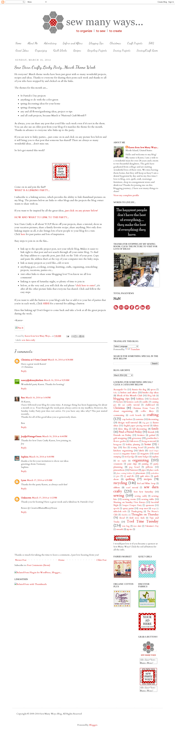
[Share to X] (78, 336)
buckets (119, 402)
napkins (155, 456)
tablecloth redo (120, 511)
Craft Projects (134, 43)
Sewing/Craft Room (147, 50)
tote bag (125, 526)
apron (153, 389)
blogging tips (121, 398)
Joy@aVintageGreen (31, 436)
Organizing (41, 50)
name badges (143, 456)
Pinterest (133, 470)
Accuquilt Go (120, 389)
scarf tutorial (132, 487)
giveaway (136, 438)
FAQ (151, 43)
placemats (140, 473)
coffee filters (147, 411)
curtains (139, 419)
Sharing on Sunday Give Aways (129, 502)
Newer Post (20, 560)
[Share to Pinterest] (83, 336)
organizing (140, 460)
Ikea (124, 447)
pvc (117, 476)
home (148, 444)
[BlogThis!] (75, 336)
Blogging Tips (96, 43)
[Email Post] (68, 336)
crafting (153, 414)
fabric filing (123, 429)
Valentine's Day (152, 526)
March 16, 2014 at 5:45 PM (41, 456)
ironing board (137, 447)
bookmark (154, 399)
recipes (148, 479)
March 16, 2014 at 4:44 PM (54, 436)
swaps (154, 508)
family (155, 429)
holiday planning (133, 444)
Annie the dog (139, 389)
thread (122, 518)
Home (18, 43)
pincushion (119, 470)
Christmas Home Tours (144, 408)
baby (115, 392)
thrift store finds (137, 518)
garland (152, 435)
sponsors (150, 505)
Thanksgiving (137, 511)
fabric (156, 425)
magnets (144, 453)
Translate (135, 349)
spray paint (128, 508)
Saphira (24, 456)
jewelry (151, 447)
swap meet (143, 508)
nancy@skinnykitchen (32, 380)
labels (141, 450)
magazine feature (129, 453)
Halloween (133, 441)
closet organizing (123, 411)
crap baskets (127, 419)
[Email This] (72, 336)
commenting (118, 415)
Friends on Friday (122, 435)
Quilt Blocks (60, 50)
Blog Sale (151, 395)
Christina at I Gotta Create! (34, 359)
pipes (144, 470)
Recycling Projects (97, 50)
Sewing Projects (121, 50)
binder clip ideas (150, 392)
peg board (134, 467)
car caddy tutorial (130, 405)
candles (145, 402)
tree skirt (137, 526)
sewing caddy (141, 496)
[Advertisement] (133, 80)
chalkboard (150, 405)
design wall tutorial (128, 422)
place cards (154, 470)
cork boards (135, 415)
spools (116, 508)
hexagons (117, 444)
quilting (130, 479)
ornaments (117, 464)
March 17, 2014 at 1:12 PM (44, 497)
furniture (141, 435)
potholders (155, 473)
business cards (132, 402)
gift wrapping (120, 438)
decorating (153, 419)
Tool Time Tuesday (143, 521)
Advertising (50, 43)
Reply (24, 371)
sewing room (129, 499)
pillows (149, 467)
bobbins (140, 398)
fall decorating (139, 428)
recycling (120, 483)
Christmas (115, 43)
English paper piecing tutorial (136, 425)
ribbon (116, 487)
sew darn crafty (28, 340)
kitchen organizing (123, 450)
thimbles (125, 515)
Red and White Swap (146, 483)
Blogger (93, 724)
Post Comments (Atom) (38, 565)
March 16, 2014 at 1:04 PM (38, 397)
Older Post (101, 560)
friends (151, 432)
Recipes (77, 50)
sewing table (147, 499)
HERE (46, 303)
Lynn (23, 480)
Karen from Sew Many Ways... (143, 147)
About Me (33, 43)
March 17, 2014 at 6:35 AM (39, 480)
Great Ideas (22, 50)
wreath (119, 529)
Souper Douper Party (132, 505)
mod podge (129, 456)
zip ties (129, 529)
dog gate (145, 423)
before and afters (129, 392)
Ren (23, 397)
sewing (118, 495)
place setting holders (124, 473)
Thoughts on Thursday (145, 514)
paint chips (132, 464)
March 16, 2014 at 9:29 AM (56, 380)
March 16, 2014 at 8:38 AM (60, 359)
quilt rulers (145, 476)
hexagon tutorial (149, 441)
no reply (122, 460)
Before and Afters (73, 43)
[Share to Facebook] (80, 336)
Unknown (26, 497)
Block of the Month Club (129, 395)
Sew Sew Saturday (143, 491)
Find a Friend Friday (130, 432)
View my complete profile (126, 195)
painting (145, 464)
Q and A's (129, 476)
